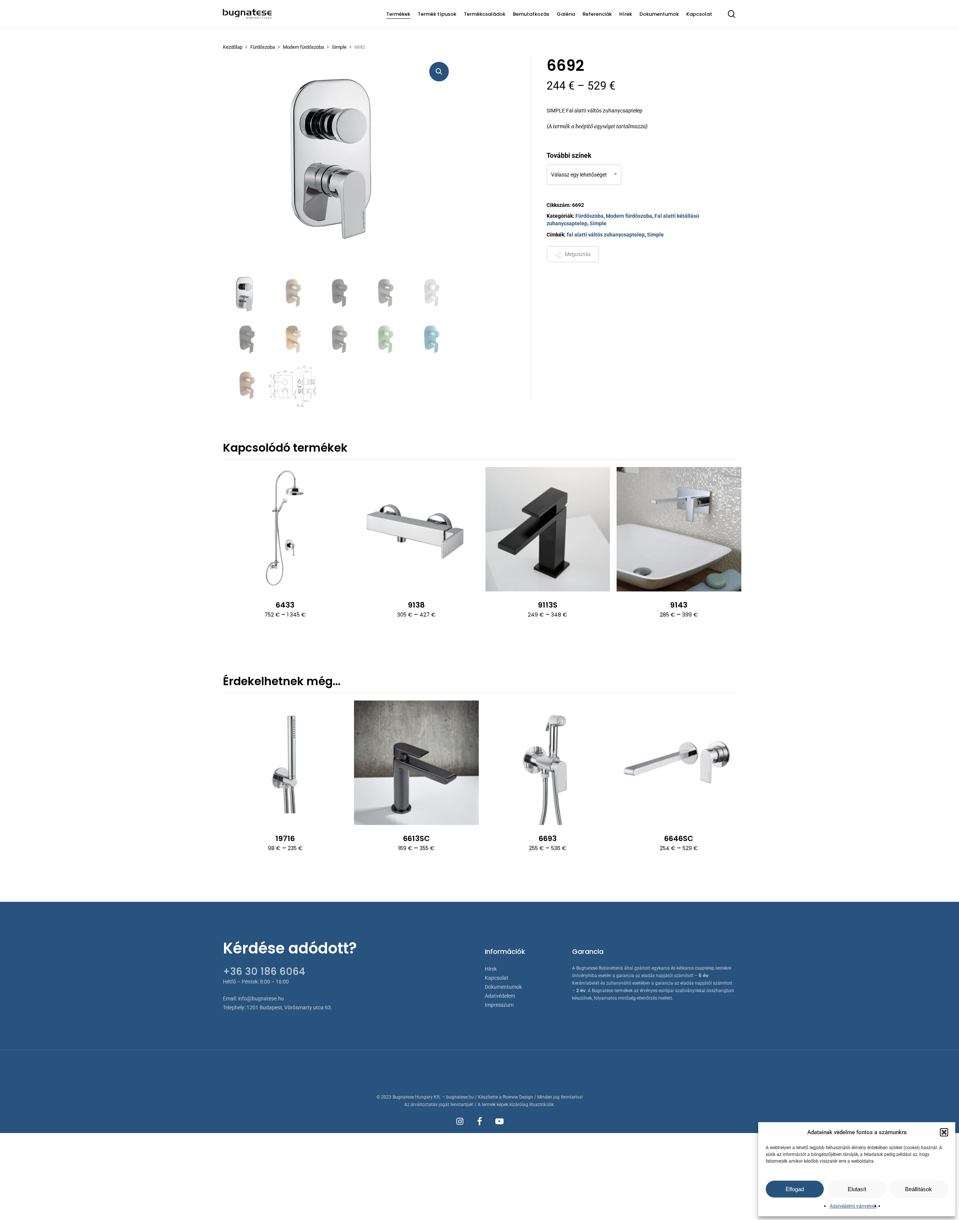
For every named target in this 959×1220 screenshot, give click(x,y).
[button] (944, 1132)
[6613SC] (416, 763)
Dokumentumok (503, 987)
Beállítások (918, 1189)
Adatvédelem (500, 996)
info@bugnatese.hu (261, 998)
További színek (569, 155)
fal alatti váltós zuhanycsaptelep (606, 235)
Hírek (491, 969)
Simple (339, 47)
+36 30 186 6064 (264, 971)
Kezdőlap (232, 47)
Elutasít (857, 1189)
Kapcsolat (496, 978)
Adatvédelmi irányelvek (853, 1206)
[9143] (679, 529)
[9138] (416, 529)
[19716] (285, 763)
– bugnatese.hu (458, 1097)
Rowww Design (518, 1097)
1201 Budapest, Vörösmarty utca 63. (289, 1007)
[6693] (547, 763)
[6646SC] (679, 763)
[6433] (285, 529)
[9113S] (547, 529)
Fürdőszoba (262, 47)
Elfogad (795, 1189)
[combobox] (584, 174)
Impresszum (499, 1005)
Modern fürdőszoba (303, 47)
